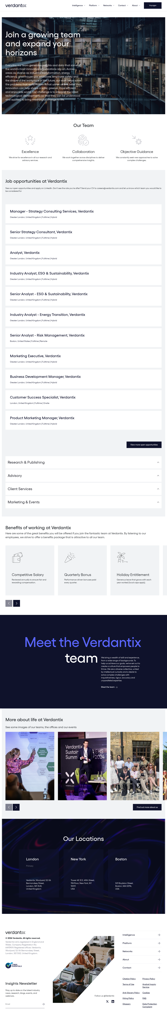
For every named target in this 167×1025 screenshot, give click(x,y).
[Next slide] (16, 603)
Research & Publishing (26, 462)
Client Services (20, 489)
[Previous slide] (8, 603)
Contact (122, 5)
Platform (93, 5)
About (135, 5)
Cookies (146, 993)
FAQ (144, 998)
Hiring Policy (128, 998)
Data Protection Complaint (149, 1005)
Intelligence (77, 5)
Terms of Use (128, 984)
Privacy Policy (148, 979)
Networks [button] (107, 5)
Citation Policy (129, 979)
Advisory (15, 475)
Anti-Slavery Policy (131, 993)
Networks (127, 951)
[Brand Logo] (15, 5)
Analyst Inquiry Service (149, 985)
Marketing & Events (24, 502)
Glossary (127, 1004)
